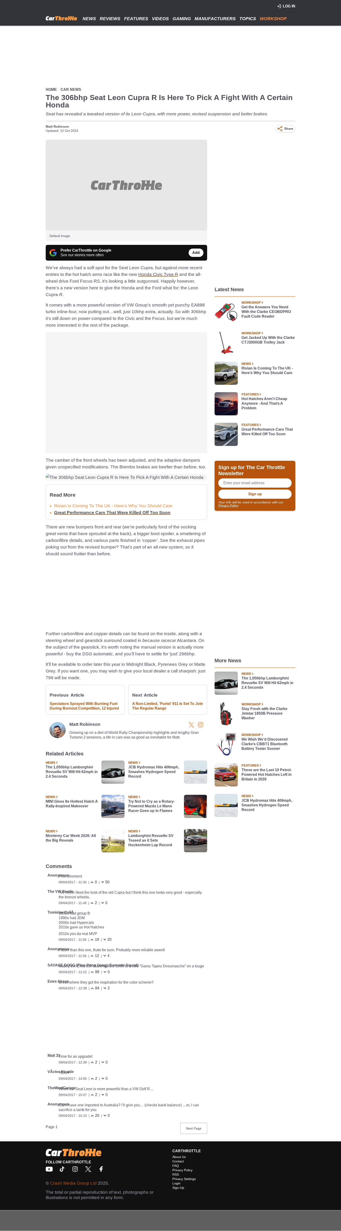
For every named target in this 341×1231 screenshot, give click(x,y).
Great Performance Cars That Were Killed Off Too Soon (112, 512)
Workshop (273, 18)
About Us (179, 1156)
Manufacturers (215, 18)
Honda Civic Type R (158, 274)
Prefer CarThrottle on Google (86, 250)
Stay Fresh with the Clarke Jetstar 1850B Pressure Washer (264, 713)
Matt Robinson (57, 126)
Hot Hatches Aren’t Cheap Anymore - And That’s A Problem (264, 403)
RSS (175, 1174)
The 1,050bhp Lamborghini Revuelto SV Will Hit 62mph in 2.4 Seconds (72, 771)
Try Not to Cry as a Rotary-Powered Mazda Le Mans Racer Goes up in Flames (151, 806)
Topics (247, 18)
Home (51, 90)
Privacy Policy (228, 505)
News (89, 18)
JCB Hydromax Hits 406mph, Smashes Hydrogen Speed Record (153, 771)
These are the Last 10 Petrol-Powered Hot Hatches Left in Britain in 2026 (266, 774)
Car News (71, 90)
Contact (178, 1161)
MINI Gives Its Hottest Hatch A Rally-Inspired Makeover (72, 803)
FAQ (175, 1165)
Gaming (182, 18)
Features (136, 18)
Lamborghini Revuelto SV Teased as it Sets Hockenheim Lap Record (151, 840)
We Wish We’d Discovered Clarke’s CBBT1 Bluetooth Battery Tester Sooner (264, 744)
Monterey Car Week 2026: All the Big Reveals (71, 838)
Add (196, 253)
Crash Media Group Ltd (73, 1183)
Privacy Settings (184, 1178)
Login (176, 1183)
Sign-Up (178, 1187)
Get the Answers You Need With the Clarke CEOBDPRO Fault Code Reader (266, 311)
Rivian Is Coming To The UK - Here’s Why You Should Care (267, 370)
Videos (160, 18)
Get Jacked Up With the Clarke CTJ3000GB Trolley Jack (268, 340)
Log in (289, 6)
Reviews (110, 18)
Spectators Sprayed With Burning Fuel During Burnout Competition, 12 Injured (84, 706)
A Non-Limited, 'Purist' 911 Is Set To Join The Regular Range (167, 706)
